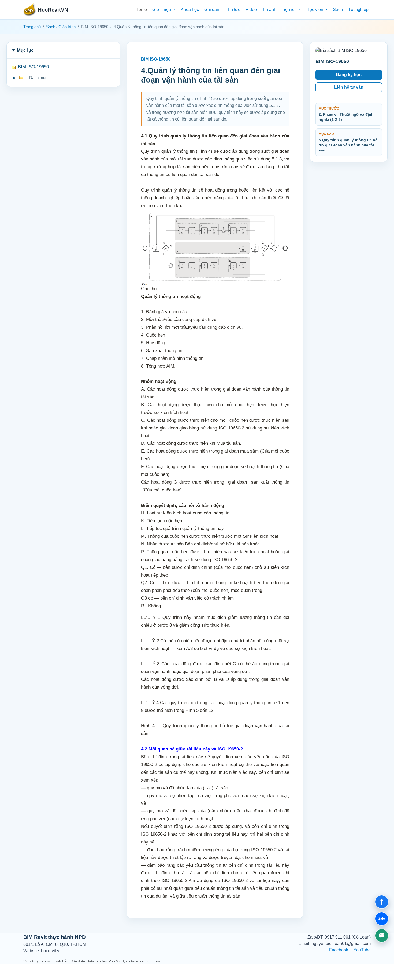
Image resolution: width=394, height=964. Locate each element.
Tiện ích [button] (290, 9)
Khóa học (190, 9)
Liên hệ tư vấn (348, 87)
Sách (338, 9)
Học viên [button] (315, 9)
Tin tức (233, 9)
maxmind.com (148, 961)
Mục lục (25, 50)
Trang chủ (32, 27)
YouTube (362, 950)
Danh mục (38, 78)
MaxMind (116, 961)
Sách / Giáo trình (61, 27)
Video (251, 9)
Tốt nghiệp (358, 9)
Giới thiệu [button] (162, 9)
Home (141, 9)
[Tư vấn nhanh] (382, 936)
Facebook (338, 950)
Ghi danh (213, 9)
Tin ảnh (269, 9)
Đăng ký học (349, 74)
